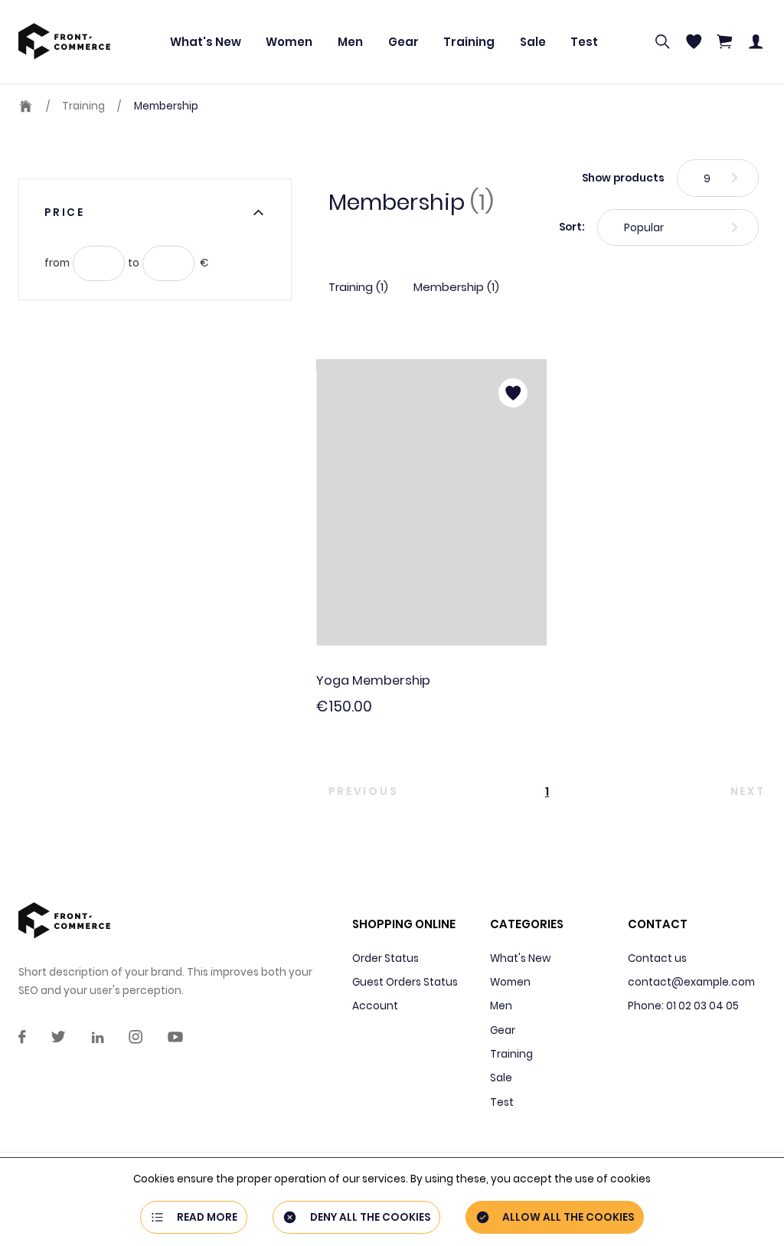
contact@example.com (691, 982)
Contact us (657, 958)
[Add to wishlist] (513, 393)
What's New (205, 42)
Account (375, 1006)
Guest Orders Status (405, 982)
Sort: (572, 227)
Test (584, 42)
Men (350, 42)
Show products (623, 178)
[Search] (662, 41)
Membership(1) (456, 287)
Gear (403, 42)
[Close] (258, 212)
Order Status (385, 958)
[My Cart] (724, 41)
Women (289, 42)
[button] (424, 791)
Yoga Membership (373, 680)
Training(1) (358, 287)
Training (469, 42)
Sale (533, 42)
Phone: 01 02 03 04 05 (683, 1006)
